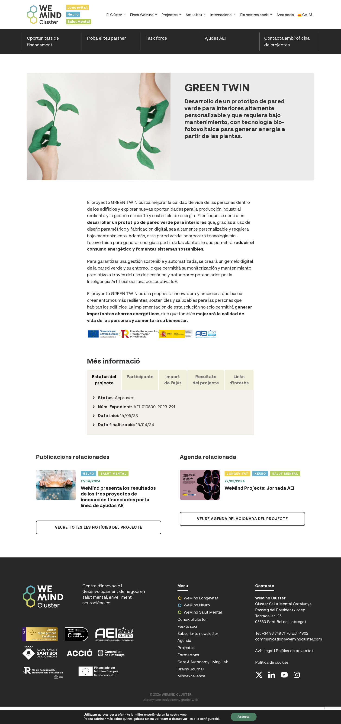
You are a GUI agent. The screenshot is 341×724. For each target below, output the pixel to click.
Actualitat (194, 15)
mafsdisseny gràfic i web (180, 699)
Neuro (73, 14)
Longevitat (78, 7)
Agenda (184, 640)
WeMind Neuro (197, 605)
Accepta (244, 716)
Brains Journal (190, 669)
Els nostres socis (254, 15)
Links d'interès (239, 379)
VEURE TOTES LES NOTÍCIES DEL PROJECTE (98, 527)
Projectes (169, 15)
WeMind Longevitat (201, 598)
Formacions (188, 655)
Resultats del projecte (206, 379)
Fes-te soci (187, 626)
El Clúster (114, 15)
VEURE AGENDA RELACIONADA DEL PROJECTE (242, 518)
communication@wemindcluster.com (288, 639)
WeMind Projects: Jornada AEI (259, 488)
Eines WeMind (142, 15)
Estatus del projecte (104, 379)
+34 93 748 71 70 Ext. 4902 (285, 633)
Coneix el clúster (192, 619)
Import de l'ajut (172, 379)
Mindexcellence (191, 676)
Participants (140, 376)
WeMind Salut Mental (203, 612)
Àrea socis (285, 15)
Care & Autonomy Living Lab (202, 662)
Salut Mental (79, 21)
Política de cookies (272, 662)
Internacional (221, 15)
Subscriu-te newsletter (197, 633)
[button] (310, 14)
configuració (209, 719)
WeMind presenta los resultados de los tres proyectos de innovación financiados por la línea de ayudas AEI (118, 496)
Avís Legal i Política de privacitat (284, 650)
